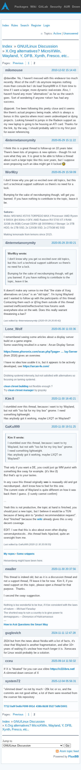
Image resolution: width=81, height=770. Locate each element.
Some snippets (25, 553)
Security (56, 6)
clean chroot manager (21, 390)
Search (24, 25)
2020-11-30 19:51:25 (64, 426)
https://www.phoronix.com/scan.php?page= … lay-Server (40, 351)
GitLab (43, 6)
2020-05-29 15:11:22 (64, 140)
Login (46, 25)
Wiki (33, 6)
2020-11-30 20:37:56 (64, 569)
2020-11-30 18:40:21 (64, 398)
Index (5, 25)
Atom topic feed (69, 751)
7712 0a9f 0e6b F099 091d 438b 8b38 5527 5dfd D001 (35, 706)
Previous (18, 63)
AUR (67, 6)
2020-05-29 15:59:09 (64, 172)
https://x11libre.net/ (62, 668)
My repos (9, 553)
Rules (14, 25)
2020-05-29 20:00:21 (64, 242)
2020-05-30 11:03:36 (64, 329)
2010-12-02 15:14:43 (64, 70)
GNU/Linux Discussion (37, 46)
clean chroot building (16, 386)
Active (57, 33)
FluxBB (73, 756)
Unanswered (70, 33)
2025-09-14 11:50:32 (64, 660)
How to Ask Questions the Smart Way (26, 624)
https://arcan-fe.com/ (36, 366)
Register (36, 25)
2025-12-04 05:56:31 (64, 681)
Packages (21, 6)
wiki (39, 519)
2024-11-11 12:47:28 (64, 632)
